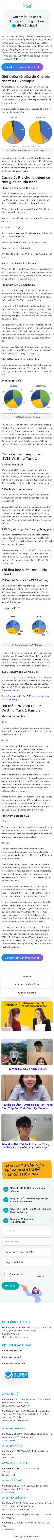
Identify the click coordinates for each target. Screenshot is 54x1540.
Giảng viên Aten (27, 992)
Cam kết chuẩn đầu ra (27, 984)
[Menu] (4, 5)
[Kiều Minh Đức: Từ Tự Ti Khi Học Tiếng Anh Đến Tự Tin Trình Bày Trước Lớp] (27, 1127)
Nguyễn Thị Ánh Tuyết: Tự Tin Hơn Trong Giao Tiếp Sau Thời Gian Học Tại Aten (27, 1106)
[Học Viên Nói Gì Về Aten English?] (27, 1052)
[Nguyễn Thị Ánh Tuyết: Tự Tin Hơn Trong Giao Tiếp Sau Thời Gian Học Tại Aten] (27, 1088)
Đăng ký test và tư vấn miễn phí (22, 67)
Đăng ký (10, 1286)
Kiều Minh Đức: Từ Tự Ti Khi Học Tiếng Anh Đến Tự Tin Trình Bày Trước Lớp (25, 1145)
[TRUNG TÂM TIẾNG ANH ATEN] (27, 5)
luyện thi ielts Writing (14, 943)
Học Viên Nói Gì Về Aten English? (27, 1068)
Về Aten (27, 976)
